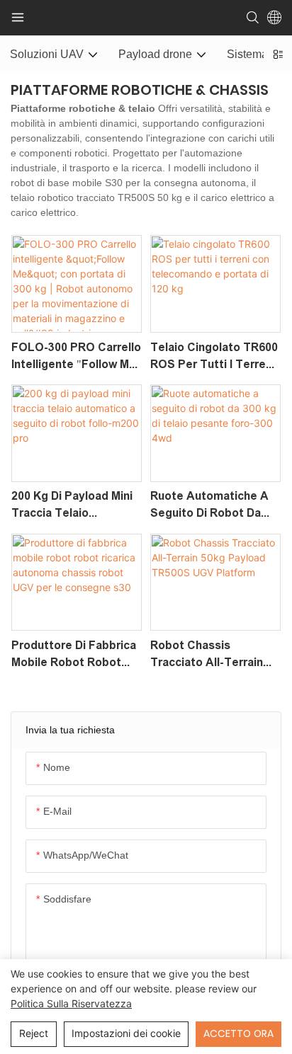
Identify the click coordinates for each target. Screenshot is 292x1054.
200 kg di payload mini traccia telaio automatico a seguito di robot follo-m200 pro (72, 506)
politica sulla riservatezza (71, 1003)
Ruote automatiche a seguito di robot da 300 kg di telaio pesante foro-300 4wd (211, 506)
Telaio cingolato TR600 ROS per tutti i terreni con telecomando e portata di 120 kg (214, 357)
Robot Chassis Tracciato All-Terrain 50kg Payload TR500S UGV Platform (209, 655)
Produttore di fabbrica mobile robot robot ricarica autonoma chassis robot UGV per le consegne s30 (76, 655)
